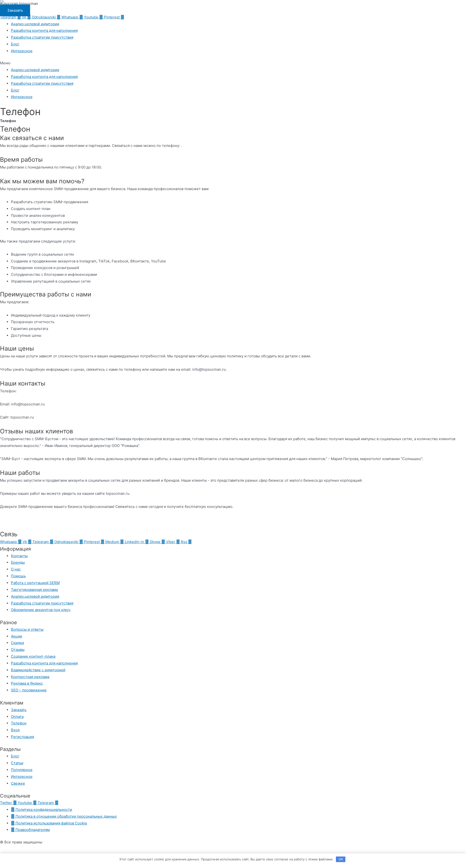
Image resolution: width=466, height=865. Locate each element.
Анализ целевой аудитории (35, 24)
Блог (15, 44)
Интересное (22, 51)
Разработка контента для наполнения (44, 30)
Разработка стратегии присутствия (42, 37)
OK (341, 859)
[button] (233, 63)
